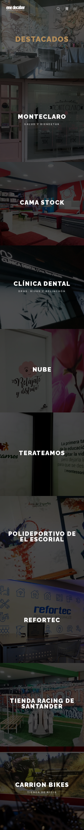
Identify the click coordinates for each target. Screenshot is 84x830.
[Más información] (67, 9)
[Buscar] (58, 9)
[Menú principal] (75, 9)
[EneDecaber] (15, 9)
